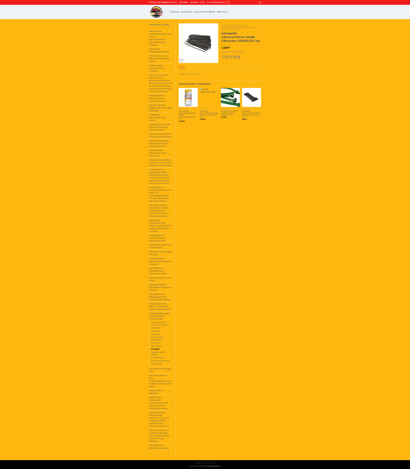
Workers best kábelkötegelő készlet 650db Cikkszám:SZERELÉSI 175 (187, 115)
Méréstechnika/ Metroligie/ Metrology (160, 253)
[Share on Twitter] (227, 57)
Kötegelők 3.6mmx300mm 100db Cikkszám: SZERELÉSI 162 (209, 114)
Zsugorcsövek (156, 364)
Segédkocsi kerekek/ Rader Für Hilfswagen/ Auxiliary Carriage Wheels (160, 306)
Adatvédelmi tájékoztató (205, 463)
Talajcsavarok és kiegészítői (156, 392)
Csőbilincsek (156, 328)
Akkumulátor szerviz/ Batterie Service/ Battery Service (159, 58)
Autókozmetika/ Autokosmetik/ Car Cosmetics (157, 68)
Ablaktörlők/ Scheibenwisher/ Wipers (159, 50)
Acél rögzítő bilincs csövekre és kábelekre (159, 323)
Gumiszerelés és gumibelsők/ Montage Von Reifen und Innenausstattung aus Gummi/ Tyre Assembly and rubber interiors (160, 194)
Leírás (182, 69)
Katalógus (186, 12)
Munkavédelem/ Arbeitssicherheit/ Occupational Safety (157, 271)
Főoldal (174, 12)
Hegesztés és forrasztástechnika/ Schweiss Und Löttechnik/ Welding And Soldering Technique (160, 225)
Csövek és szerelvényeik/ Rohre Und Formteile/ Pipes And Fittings (159, 127)
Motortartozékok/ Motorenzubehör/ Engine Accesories (160, 261)
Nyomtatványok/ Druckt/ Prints (159, 279)
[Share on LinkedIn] (239, 57)
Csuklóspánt (156, 334)
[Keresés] (260, 2)
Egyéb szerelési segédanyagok (157, 338)
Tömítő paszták (157, 358)
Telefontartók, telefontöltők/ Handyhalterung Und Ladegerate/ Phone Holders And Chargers (158, 402)
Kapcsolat (222, 12)
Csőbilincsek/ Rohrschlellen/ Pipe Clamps (157, 117)
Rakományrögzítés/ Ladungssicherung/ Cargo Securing (160, 287)
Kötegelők (155, 349)
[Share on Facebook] (223, 57)
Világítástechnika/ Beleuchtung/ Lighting (159, 446)
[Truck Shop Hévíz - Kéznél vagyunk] (158, 12)
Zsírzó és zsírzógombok (160, 361)
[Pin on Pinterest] (235, 57)
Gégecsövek (156, 343)
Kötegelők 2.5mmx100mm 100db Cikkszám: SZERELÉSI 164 (251, 114)
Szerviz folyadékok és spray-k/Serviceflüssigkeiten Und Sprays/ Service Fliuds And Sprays (160, 380)
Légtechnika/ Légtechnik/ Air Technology (160, 246)
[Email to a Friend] (231, 57)
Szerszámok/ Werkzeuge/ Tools (160, 370)
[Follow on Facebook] (228, 2)
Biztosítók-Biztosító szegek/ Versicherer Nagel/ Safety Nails (160, 108)
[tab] (182, 68)
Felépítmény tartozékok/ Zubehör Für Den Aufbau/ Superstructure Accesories (160, 162)
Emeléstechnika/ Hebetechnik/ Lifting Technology (157, 153)
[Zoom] (181, 60)
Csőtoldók (155, 331)
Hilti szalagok (156, 346)
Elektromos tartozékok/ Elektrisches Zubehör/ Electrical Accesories (159, 143)
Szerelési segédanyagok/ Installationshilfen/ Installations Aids (159, 316)
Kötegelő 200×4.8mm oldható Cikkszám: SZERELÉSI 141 (229, 113)
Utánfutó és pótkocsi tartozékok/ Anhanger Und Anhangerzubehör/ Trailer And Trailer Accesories (159, 435)
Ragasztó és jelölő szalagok (158, 353)
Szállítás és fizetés (204, 12)
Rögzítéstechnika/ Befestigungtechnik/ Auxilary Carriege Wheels (160, 297)
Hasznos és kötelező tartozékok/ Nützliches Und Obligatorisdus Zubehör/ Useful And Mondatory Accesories (159, 210)
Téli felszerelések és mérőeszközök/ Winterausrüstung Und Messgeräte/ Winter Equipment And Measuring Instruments (159, 419)
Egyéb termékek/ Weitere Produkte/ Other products (160, 135)
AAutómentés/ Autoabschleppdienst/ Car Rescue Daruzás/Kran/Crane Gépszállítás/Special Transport (160, 38)
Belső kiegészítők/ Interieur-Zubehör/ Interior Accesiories (157, 98)
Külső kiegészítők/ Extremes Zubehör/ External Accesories (157, 238)
